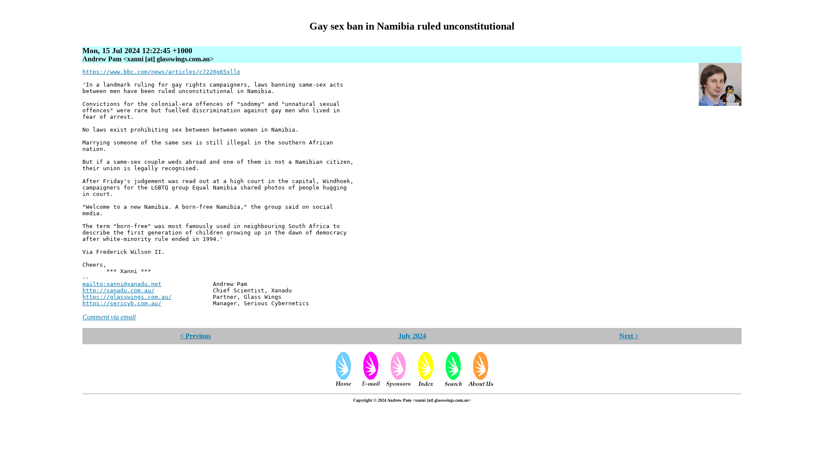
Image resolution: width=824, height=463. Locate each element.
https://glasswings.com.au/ (127, 297)
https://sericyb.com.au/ (121, 303)
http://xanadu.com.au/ (118, 290)
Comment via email (109, 317)
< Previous (195, 336)
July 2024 (412, 336)
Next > (629, 336)
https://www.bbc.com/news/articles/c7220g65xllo (161, 72)
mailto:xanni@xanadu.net (121, 284)
